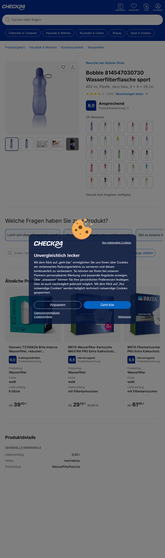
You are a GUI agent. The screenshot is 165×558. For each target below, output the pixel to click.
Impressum (124, 316)
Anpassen (58, 305)
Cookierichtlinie (43, 316)
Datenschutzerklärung (47, 312)
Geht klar (107, 305)
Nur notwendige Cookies (116, 242)
